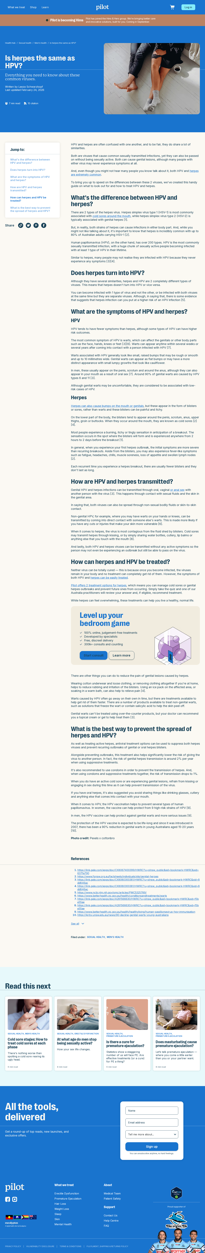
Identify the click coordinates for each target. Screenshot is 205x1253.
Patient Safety (112, 1198)
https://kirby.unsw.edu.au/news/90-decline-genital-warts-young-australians (123, 915)
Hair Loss (60, 1203)
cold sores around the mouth (112, 216)
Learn (45, 7)
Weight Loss (61, 1208)
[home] (102, 7)
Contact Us (110, 1215)
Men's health (41, 43)
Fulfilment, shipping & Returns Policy (107, 1246)
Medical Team (112, 1193)
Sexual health (25, 43)
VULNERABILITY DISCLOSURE (40, 1246)
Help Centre (111, 1220)
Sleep (57, 1214)
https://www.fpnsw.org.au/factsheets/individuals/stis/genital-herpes (117, 876)
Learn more (121, 655)
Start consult (93, 655)
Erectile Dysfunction (66, 1193)
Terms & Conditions (70, 1246)
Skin (57, 1219)
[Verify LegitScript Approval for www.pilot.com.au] (176, 1193)
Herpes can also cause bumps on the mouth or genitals (107, 406)
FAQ (106, 1225)
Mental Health (63, 1224)
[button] (16, 7)
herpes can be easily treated (109, 577)
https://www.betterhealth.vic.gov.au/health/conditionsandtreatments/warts (122, 895)
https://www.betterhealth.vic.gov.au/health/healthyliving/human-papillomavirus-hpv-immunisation (136, 911)
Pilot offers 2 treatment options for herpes (98, 585)
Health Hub (10, 43)
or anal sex (177, 490)
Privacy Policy (13, 1246)
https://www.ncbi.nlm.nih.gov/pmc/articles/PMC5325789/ (112, 892)
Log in (188, 7)
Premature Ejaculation (67, 1198)
